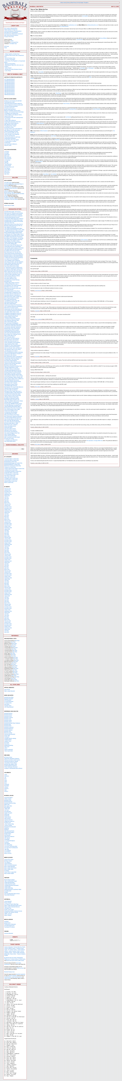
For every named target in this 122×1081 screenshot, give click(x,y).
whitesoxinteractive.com (92, 25)
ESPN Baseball (7, 700)
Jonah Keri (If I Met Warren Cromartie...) (13, 353)
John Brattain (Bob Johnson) (10, 385)
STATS (5, 748)
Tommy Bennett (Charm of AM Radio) (12, 246)
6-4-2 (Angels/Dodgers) (9, 840)
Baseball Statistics (8, 730)
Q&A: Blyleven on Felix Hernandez (12, 130)
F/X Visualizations (14, 32)
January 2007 (7, 572)
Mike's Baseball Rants (9, 831)
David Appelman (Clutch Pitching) (11, 280)
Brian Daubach (44, 130)
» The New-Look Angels (9, 59)
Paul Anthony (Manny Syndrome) (11, 264)
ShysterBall (6, 839)
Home (5, 47)
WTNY (12, 40)
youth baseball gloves (17, 977)
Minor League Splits (8, 869)
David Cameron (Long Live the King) (12, 395)
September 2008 (8, 544)
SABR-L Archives (8, 913)
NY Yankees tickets (13, 959)
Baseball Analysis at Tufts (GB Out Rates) (13, 256)
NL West (6, 196)
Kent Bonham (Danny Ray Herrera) (12, 331)
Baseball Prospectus (9, 727)
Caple (5, 774)
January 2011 (7, 505)
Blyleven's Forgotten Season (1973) (12, 110)
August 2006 (7, 579)
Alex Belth (6, 153)
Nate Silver (6, 174)
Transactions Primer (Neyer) (10, 762)
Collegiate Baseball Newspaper (11, 885)
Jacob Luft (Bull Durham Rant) (11, 316)
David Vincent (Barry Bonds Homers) (12, 362)
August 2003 (7, 629)
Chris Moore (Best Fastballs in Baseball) (13, 239)
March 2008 (7, 552)
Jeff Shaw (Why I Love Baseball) (11, 402)
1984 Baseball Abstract (9, 89)
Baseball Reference (8, 728)
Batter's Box (7, 804)
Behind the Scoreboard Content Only (12, 465)
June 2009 (6, 532)
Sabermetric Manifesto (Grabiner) (11, 758)
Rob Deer (57, 139)
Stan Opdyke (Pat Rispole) (10, 227)
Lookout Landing (8, 825)
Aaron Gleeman (7, 158)
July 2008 (6, 547)
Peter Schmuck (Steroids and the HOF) (13, 374)
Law (5, 777)
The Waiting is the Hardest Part (11, 113)
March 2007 (7, 569)
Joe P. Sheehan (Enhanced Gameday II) (13, 306)
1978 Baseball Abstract (9, 80)
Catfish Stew (7, 808)
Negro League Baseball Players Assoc (13, 905)
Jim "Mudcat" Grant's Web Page (11, 904)
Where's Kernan (7, 853)
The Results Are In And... (9, 102)
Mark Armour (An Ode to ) (11, 307)
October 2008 (7, 543)
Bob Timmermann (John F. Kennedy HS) (13, 356)
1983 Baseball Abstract (9, 87)
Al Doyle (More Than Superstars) (11, 359)
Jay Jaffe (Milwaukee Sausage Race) (12, 405)
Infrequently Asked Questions (10, 188)
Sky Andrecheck (7, 33)
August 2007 (7, 562)
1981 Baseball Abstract (9, 84)
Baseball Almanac (8, 713)
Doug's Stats (7, 735)
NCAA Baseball (7, 890)
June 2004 (6, 615)
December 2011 (7, 491)
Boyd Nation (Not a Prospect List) (11, 399)
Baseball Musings (8, 801)
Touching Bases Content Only (11, 479)
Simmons (6, 788)
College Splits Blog (8, 888)
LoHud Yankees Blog (9, 824)
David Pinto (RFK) (8, 427)
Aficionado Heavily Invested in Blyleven (13, 103)
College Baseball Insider (9, 883)
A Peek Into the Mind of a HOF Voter (12, 137)
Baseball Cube (7, 718)
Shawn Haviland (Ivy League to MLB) (12, 242)
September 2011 (8, 494)
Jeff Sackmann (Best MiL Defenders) (12, 327)
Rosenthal (6, 785)
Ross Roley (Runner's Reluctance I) (12, 295)
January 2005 (7, 605)
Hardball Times (7, 741)
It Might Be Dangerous (9, 821)
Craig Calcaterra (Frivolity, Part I (11, 273)
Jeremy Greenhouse (8, 31)
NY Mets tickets (21, 959)
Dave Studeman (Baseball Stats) (11, 320)
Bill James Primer (8, 757)
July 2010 (6, 513)
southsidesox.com (73, 25)
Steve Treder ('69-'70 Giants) (10, 382)
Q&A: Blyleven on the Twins (10, 124)
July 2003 (6, 630)
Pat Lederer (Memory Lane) (10, 278)
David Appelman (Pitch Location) (11, 330)
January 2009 (7, 538)
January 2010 (7, 522)
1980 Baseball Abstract (9, 83)
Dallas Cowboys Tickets (14, 951)
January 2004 (7, 622)
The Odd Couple (8, 182)
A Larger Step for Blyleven (10, 120)
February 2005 (7, 604)
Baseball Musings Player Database (12, 723)
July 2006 (6, 580)
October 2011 (7, 493)
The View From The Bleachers (11, 847)
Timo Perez (58, 93)
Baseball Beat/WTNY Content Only (12, 464)
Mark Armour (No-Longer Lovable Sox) (13, 296)
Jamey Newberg (8, 863)
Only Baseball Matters (9, 832)
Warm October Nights (9, 873)
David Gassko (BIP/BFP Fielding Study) (13, 403)
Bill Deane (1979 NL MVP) (10, 364)
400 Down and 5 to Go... (9, 107)
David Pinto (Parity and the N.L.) (11, 341)
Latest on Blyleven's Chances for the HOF (13, 105)
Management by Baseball (10, 826)
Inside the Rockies (8, 819)
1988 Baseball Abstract (9, 94)
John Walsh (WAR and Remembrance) (13, 249)
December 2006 (8, 573)
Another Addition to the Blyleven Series (13, 114)
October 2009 (7, 526)
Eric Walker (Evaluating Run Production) (13, 236)
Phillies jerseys (20, 968)
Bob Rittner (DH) (8, 281)
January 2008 (7, 555)
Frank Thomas (66, 103)
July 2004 (6, 614)
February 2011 (7, 504)
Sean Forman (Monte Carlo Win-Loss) (12, 419)
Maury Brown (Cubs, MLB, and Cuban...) (13, 270)
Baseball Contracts (8, 717)
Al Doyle (6, 36)
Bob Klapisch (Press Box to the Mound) (13, 407)
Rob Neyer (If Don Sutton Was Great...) (13, 391)
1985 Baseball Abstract (9, 90)
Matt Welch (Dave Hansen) (10, 430)
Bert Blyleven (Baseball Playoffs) (11, 398)
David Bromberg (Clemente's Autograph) (13, 215)
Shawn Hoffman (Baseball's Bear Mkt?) (13, 263)
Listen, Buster (7, 119)
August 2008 (7, 545)
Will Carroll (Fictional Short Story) (11, 414)
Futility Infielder (7, 817)
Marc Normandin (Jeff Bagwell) (11, 323)
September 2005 (8, 594)
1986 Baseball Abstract (9, 91)
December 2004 (8, 607)
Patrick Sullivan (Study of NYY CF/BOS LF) (13, 378)
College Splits (7, 886)
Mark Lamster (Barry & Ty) (10, 335)
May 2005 (6, 600)
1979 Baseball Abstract (9, 82)
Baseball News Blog (8, 697)
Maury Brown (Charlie (9, 384)
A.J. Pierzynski (90, 68)
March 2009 (7, 536)
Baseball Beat (14, 28)
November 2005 (8, 591)
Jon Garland (85, 16)
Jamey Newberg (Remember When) (12, 406)
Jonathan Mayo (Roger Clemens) (11, 282)
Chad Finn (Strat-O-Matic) (10, 317)
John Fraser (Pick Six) (9, 222)
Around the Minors (14, 35)
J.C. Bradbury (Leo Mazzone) (10, 440)
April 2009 (6, 534)
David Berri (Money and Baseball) (12, 369)
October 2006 (7, 576)
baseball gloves (7, 977)
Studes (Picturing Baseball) (10, 435)
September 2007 (8, 561)
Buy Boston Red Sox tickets (10, 957)
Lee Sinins (6, 151)
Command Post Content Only (10, 470)
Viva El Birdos (7, 851)
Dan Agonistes (7, 811)
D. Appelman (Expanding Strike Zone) (12, 324)
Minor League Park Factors (10, 868)
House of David (7, 902)
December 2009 (8, 523)
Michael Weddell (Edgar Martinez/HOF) (13, 232)
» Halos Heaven (8, 68)
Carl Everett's (79, 39)
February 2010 (7, 520)
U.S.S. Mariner (7, 850)
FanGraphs (6, 737)
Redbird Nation (7, 833)
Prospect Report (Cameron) (10, 765)
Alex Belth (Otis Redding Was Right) (12, 394)
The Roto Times (7, 705)
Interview (6, 191)
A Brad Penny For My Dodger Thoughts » (79, 2)
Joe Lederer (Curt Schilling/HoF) (11, 259)
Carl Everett (68, 117)
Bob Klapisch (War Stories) (10, 355)
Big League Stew (8, 806)
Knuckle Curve (7, 822)
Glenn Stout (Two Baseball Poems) (12, 332)
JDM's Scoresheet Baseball (10, 865)
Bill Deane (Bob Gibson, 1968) (11, 423)
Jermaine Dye (73, 109)
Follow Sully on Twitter (9, 205)
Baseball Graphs (8, 720)
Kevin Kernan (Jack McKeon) (10, 431)
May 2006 (6, 583)
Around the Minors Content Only (11, 460)
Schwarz (6, 787)
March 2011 (7, 502)
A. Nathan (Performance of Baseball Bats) (13, 231)
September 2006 (8, 577)
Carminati (9, 157)
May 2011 (6, 500)
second (32, 78)
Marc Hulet (6, 35)
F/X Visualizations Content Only (11, 474)
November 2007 (8, 558)
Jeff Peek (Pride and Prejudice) (11, 388)
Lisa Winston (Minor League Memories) (13, 392)
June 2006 (6, 582)
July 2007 (6, 564)
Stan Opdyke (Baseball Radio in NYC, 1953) (14, 229)
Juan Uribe (40, 72)
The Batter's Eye (13, 43)
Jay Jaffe (6, 161)
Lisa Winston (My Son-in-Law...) (11, 284)
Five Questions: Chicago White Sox (94, 440)
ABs (90, 77)
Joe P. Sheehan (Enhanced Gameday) (12, 310)
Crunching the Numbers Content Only (12, 471)
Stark (5, 790)
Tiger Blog (6, 849)
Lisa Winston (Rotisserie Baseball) (12, 318)
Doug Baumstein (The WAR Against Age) (13, 220)
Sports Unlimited (12, 975)
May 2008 (6, 550)
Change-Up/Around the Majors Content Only (14, 468)
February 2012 (7, 488)
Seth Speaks (7, 838)
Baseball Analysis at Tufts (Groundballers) (13, 254)
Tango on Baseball (8, 749)
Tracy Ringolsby (8, 164)
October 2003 (7, 626)
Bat (16, 640)
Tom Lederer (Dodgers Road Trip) (12, 433)
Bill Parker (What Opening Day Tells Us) (13, 225)
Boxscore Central (8, 732)
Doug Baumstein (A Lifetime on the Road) (13, 221)
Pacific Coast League (9, 909)
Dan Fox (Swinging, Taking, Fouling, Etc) (13, 377)
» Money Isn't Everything (9, 63)
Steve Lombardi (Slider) (9, 434)
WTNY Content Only (8, 482)
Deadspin (6, 921)
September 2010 (8, 511)
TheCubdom (7, 843)
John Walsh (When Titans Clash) (11, 311)
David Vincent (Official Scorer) (11, 410)
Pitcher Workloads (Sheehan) (11, 767)
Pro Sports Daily (8, 702)
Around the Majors (8, 797)
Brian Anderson (40, 123)
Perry (5, 783)
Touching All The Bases (9, 927)
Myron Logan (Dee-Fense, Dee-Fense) (13, 271)
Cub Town (6, 810)
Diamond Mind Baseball (9, 734)
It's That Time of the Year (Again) (11, 139)
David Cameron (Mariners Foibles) (12, 275)
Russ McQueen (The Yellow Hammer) (12, 285)
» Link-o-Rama (7, 70)
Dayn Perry (6, 171)
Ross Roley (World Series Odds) (11, 266)
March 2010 (7, 519)
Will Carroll (6, 155)
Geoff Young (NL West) (9, 337)
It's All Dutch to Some (9, 127)
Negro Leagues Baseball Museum (12, 906)
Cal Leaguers (7, 862)
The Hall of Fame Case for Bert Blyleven (13, 128)
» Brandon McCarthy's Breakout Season (13, 69)
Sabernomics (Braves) (9, 836)
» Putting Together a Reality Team (11, 54)
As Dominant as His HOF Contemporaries (13, 117)
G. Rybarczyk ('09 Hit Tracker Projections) (13, 257)
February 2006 (7, 587)
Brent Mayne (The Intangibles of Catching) (13, 238)
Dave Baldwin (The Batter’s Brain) (12, 241)
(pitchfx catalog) (12, 738)
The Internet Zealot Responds (11, 106)
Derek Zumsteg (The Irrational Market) (12, 371)
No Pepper (6, 870)
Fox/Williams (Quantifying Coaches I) (12, 314)
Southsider (37, 310)
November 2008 (8, 541)
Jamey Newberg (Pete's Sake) (11, 344)
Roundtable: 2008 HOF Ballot (11, 199)
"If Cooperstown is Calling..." (10, 141)
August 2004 (7, 612)
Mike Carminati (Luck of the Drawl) (12, 437)
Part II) (20, 273)
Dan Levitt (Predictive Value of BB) (12, 409)
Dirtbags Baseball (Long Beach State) (12, 889)
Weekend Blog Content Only (10, 481)
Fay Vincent (7, 172)
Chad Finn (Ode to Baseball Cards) (12, 274)
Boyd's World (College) (9, 879)
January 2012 (7, 490)
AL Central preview (64, 26)
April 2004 (6, 618)
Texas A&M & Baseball (9, 895)
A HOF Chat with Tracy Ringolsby (11, 134)
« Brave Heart (63, 2)
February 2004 (7, 621)
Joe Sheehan (7, 160)
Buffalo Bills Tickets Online (10, 954)
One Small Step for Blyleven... (11, 144)
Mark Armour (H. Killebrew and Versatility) (13, 213)
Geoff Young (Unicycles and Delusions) (13, 253)
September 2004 (8, 611)
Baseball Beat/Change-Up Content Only (13, 463)
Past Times (11, 36)
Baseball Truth (7, 731)
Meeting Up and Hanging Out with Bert (13, 100)
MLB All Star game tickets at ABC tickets (15, 960)
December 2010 (8, 506)
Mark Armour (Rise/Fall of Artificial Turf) (13, 366)
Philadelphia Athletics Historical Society (13, 911)
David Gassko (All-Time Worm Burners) (13, 309)
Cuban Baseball (8, 901)
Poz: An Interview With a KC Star (11, 132)
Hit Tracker (6, 742)
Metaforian (6, 828)
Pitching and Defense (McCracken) (12, 760)
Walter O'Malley (7, 915)
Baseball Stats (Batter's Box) (10, 764)
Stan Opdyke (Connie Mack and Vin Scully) (14, 235)
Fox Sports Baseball (8, 701)
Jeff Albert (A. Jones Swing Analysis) (12, 345)
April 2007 (6, 568)
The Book (6, 842)
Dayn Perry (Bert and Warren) (11, 389)
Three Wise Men (8, 186)
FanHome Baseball (8, 933)
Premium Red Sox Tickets (19, 947)
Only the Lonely (7, 145)
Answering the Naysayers (10, 138)
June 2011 (6, 498)
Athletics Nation (7, 799)
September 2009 (8, 527)
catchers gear (7, 978)
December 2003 (8, 623)
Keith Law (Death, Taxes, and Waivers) (13, 348)
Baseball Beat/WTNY (36, 6)
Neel (5, 778)
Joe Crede (82, 68)
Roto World (6, 704)
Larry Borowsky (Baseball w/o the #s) (12, 370)
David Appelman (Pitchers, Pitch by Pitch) (13, 376)
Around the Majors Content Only (11, 458)
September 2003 (8, 628)
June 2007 (6, 565)
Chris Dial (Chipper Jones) (10, 277)
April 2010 (6, 518)
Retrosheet (6, 744)
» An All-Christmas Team (9, 58)
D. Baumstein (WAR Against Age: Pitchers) (13, 218)
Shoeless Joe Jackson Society (11, 912)
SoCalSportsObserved (9, 925)
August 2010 (7, 512)
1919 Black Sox (7, 908)
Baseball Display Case (9, 971)
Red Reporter (7, 835)
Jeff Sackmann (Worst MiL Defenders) (12, 325)
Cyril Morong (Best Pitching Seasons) (12, 417)
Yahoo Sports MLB (8, 751)
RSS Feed (6, 46)
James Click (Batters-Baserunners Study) (13, 401)
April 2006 (6, 584)
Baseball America (8, 714)
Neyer (5, 780)
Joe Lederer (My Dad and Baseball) (12, 421)
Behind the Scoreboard (17, 33)
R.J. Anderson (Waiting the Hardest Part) (13, 268)
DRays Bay (6, 814)
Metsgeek (6, 829)
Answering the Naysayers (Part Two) (12, 121)
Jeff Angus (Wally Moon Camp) (11, 367)
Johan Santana (84, 239)
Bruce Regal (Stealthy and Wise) (11, 298)
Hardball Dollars (8, 739)
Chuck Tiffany (7, 169)
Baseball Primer (7, 725)
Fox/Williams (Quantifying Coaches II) (12, 313)
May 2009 (6, 533)
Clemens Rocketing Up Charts (11, 131)
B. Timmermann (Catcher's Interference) (13, 267)
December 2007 (8, 557)
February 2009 (7, 537)
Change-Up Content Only (10, 467)
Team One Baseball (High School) (12, 893)
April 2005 (6, 601)
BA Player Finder (8, 861)
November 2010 (8, 508)
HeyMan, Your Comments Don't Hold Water (14, 112)
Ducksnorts (6, 815)
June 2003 (6, 632)
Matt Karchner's (39, 161)
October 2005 (7, 593)
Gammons (6, 776)
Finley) (15, 384)
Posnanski (6, 784)
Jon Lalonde (7, 168)
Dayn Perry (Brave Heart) (10, 428)
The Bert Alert (7, 142)
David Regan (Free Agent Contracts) (12, 373)
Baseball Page (7, 724)
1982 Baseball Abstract (9, 86)
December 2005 (8, 590)
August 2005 (7, 596)
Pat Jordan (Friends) (8, 289)
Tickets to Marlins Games (10, 948)
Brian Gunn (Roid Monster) (10, 299)
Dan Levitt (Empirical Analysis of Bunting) (13, 352)
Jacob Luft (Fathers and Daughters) (12, 342)
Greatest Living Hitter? (9, 197)
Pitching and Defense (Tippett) (11, 761)
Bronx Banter (7, 807)
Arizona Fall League (8, 859)
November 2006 (8, 575)
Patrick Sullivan (7, 29)
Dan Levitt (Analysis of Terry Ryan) (12, 291)
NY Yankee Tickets (12, 949)
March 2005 (7, 603)
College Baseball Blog (9, 882)
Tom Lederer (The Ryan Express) (11, 338)
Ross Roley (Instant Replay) (10, 360)
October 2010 (7, 509)
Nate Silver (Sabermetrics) (10, 303)
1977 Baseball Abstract (9, 79)
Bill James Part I (7, 167)
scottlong (37, 399)
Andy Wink (37, 356)
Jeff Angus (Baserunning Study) (11, 396)
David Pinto (6, 154)
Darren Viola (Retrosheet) (10, 426)
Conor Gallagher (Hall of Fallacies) (12, 260)
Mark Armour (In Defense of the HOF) (12, 288)
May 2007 (6, 566)
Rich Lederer (7, 28)
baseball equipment (20, 974)
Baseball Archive (8, 716)
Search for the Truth (8, 116)
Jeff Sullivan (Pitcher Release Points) (12, 381)
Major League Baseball (9, 691)
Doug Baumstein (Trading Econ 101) (12, 292)
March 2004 (7, 619)
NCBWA (6, 892)
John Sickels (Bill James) (10, 441)
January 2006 (7, 589)
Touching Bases (17, 31)
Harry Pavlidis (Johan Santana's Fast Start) (13, 248)
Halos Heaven (7, 818)
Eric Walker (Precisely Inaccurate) (11, 250)
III (13, 167)
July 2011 (6, 497)
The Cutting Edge (8, 844)
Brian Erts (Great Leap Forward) (11, 339)
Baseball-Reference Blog (10, 803)
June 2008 (6, 548)
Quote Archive (7, 923)
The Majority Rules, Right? (10, 125)
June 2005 (6, 598)
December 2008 (8, 540)
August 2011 (7, 495)
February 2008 (7, 554)
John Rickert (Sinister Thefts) (10, 302)
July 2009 (6, 530)
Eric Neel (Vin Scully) (9, 438)
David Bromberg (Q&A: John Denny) (12, 211)
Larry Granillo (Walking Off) (10, 243)
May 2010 (6, 516)
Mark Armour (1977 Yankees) (10, 424)
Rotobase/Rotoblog (8, 745)
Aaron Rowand (96, 109)
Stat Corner (6, 746)
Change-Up (14, 29)
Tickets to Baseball (8, 947)
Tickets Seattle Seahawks (18, 952)
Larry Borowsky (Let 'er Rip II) (10, 350)
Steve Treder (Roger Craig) (10, 321)
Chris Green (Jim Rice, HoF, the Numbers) (13, 261)
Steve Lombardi (38, 319)
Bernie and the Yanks (9, 192)
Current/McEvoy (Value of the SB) (11, 300)
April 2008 (6, 551)
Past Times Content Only (9, 475)
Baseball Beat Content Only (10, 461)
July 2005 (6, 597)
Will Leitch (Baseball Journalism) (11, 380)
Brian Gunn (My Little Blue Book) (11, 420)
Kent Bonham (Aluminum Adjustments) (13, 357)
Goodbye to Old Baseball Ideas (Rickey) (13, 768)
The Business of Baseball (10, 924)
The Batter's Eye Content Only (11, 478)
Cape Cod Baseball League (10, 881)
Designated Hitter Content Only (11, 472)
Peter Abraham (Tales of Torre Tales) (12, 349)
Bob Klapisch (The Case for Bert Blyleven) (13, 387)
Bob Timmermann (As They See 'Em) (12, 252)
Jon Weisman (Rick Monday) (10, 412)
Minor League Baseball (9, 866)
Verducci (6, 791)
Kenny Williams (103, 38)
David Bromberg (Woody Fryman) (11, 217)
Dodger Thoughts (8, 813)
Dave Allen (6, 32)
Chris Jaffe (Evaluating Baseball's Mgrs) (13, 228)
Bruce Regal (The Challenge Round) (12, 334)
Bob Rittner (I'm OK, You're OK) (11, 286)
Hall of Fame (7, 689)
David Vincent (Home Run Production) (12, 305)
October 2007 (7, 559)
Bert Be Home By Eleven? (10, 109)
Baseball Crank (7, 800)
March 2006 (7, 586)
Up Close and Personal (9, 135)
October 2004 (7, 609)
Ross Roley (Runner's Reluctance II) (12, 293)
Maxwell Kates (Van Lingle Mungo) (12, 328)
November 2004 (8, 608)
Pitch (18, 640)
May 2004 (6, 616)
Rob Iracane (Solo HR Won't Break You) (13, 245)
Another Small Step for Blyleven (11, 123)
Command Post (14, 42)
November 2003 (8, 625)
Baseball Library (8, 721)
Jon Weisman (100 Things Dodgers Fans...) (14, 234)
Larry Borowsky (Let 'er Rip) (10, 413)
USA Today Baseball (8, 707)
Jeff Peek (6, 162)
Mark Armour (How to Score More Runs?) (13, 224)
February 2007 (7, 571)
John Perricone (38, 290)
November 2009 (8, 525)
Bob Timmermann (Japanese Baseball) (13, 416)
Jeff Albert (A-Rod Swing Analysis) (12, 346)
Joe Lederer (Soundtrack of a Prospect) (13, 214)
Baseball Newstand (8, 698)
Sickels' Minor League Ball (10, 872)
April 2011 (6, 501)
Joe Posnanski (7, 165)
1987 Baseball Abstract (9, 93)
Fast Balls (6, 738)
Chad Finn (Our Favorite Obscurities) (12, 363)
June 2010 (6, 515)
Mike (5, 157)
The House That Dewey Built (10, 846)
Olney (5, 781)
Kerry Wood (45, 174)
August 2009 (7, 529)
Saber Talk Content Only (9, 477)
